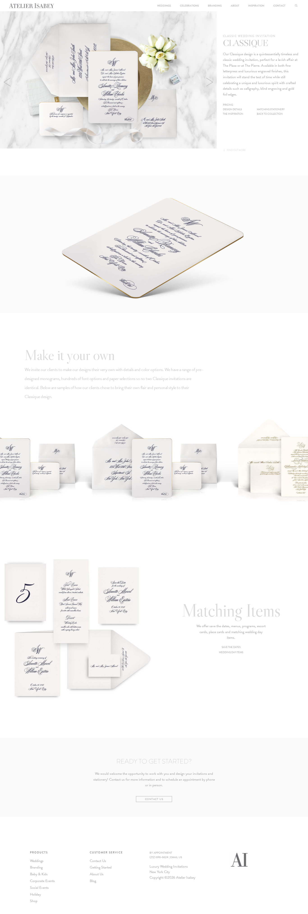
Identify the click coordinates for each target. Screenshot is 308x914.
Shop (33, 901)
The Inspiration (233, 114)
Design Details (232, 109)
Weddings (164, 5)
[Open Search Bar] (296, 5)
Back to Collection (270, 114)
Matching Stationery (271, 109)
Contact (279, 5)
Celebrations (189, 5)
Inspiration (256, 5)
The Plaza (230, 65)
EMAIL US (176, 857)
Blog (93, 881)
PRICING (228, 105)
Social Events (39, 887)
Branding (215, 5)
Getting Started (101, 867)
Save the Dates (231, 647)
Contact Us (154, 799)
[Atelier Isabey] (31, 5)
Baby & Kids (39, 874)
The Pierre (252, 65)
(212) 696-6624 (158, 857)
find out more (234, 150)
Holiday (35, 894)
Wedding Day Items (231, 652)
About (235, 5)
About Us (96, 874)
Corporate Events (42, 881)
